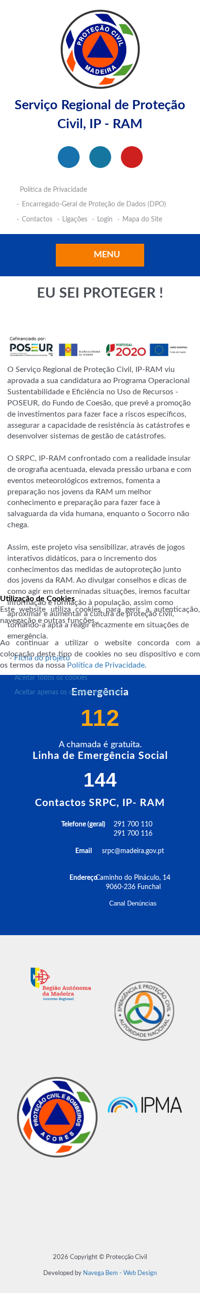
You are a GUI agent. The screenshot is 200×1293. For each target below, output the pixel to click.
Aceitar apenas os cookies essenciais (68, 692)
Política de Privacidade (106, 665)
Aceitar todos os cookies (51, 677)
